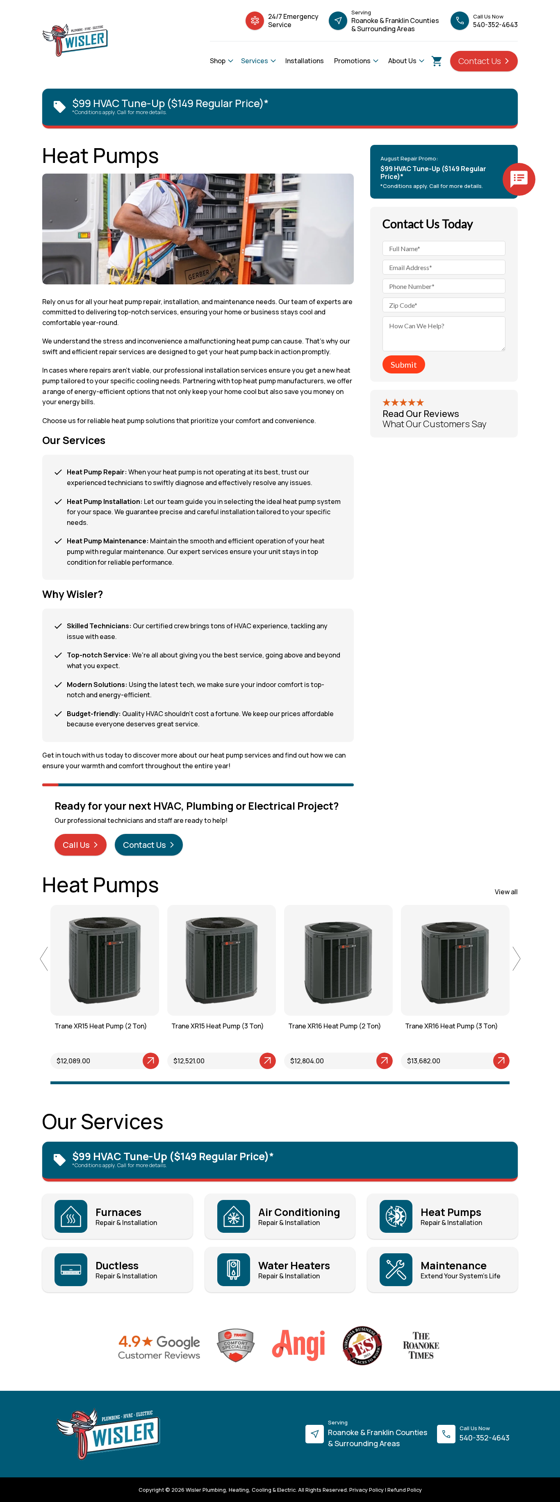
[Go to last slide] (44, 958)
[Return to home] (108, 1434)
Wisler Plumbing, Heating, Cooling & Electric (241, 1489)
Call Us (77, 844)
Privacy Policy (366, 1489)
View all (506, 891)
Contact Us (480, 60)
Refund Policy (404, 1489)
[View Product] (124, 1061)
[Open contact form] (519, 179)
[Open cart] (437, 61)
